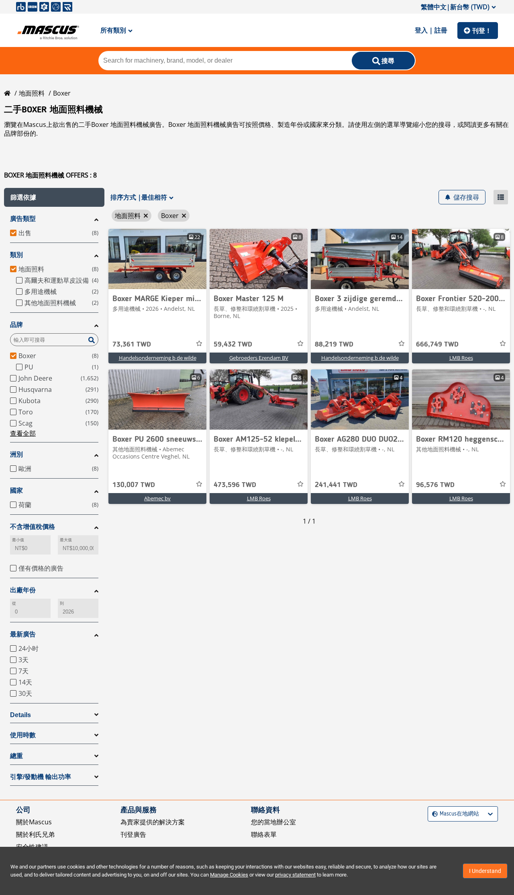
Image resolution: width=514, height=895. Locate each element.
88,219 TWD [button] (334, 344)
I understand (485, 871)
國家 (16, 490)
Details (20, 715)
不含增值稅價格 (32, 526)
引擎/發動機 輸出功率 (40, 776)
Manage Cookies (229, 875)
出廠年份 (23, 590)
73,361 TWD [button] (131, 344)
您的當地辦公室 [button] (273, 822)
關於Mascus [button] (34, 822)
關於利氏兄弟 (35, 834)
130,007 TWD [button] (133, 485)
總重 (16, 755)
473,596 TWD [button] (235, 485)
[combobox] (433, 814)
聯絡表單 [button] (264, 834)
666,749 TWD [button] (437, 344)
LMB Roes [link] (461, 357)
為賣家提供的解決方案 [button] (152, 822)
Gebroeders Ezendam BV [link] (258, 357)
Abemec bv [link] (157, 498)
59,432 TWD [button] (233, 344)
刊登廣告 (133, 834)
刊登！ (482, 30)
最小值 (18, 540)
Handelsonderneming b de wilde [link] (157, 357)
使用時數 (23, 735)
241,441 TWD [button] (336, 485)
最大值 (66, 540)
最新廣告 (23, 634)
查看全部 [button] (23, 433)
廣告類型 (23, 218)
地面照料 (32, 93)
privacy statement (295, 875)
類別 (16, 254)
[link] (157, 259)
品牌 (16, 324)
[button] (54, 197)
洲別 (16, 454)
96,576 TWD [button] (435, 485)
